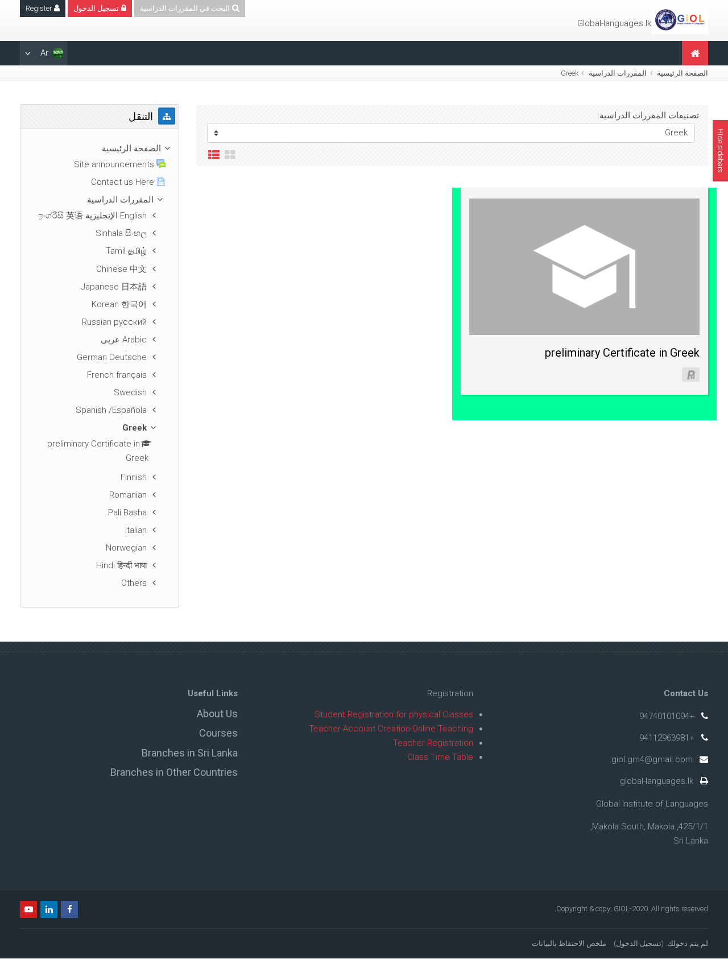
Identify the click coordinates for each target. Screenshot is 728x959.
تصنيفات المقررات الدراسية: (648, 115)
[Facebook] (69, 909)
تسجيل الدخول (638, 943)
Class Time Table (440, 757)
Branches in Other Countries (174, 772)
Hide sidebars (720, 151)
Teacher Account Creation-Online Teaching (391, 729)
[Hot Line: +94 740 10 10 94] (679, 20)
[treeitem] (99, 149)
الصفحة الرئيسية (682, 73)
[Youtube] (28, 909)
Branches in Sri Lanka (190, 753)
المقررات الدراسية (618, 73)
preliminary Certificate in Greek (622, 352)
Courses (218, 733)
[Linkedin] (48, 909)
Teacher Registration (433, 743)
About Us (217, 714)
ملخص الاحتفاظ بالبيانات (569, 943)
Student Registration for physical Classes (394, 714)
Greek (569, 73)
